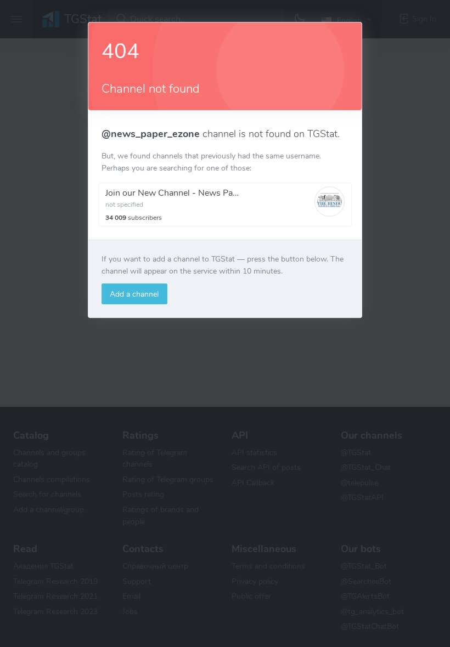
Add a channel (134, 293)
